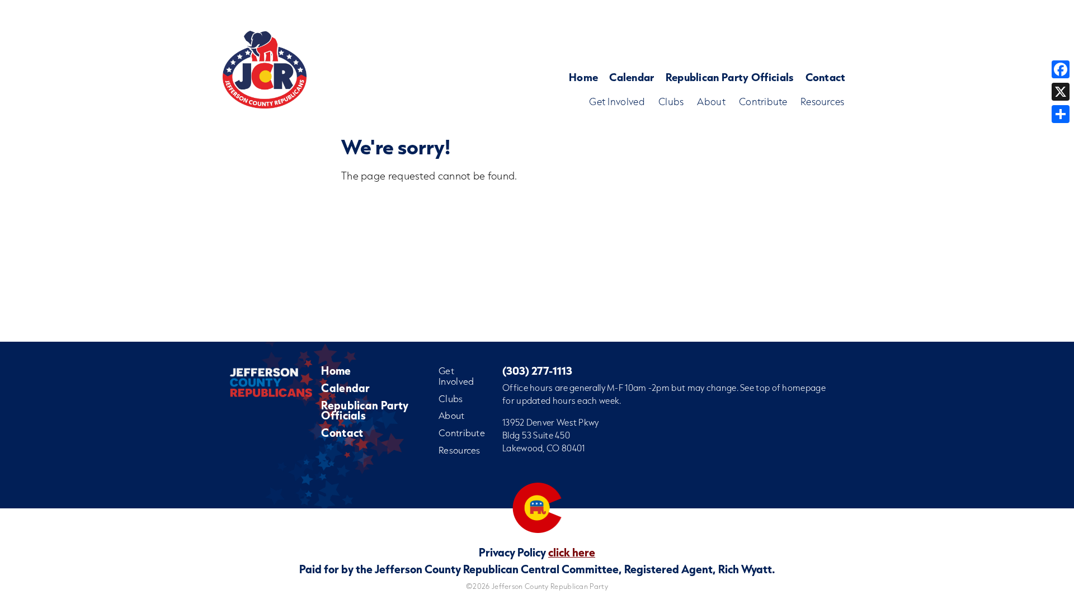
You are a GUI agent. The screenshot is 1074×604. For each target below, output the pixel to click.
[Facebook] (1060, 69)
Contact (825, 77)
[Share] (1060, 114)
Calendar (631, 77)
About (711, 101)
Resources (822, 101)
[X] (1060, 92)
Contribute (763, 101)
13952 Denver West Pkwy (550, 422)
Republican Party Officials (730, 77)
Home (583, 77)
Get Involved (617, 101)
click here (571, 552)
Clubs (671, 101)
